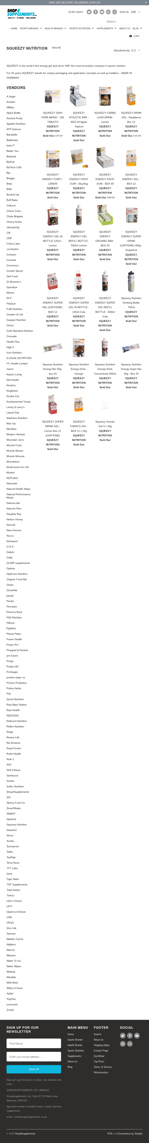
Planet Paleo (14, 633)
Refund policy (101, 1072)
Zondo (10, 1009)
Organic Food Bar (17, 579)
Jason (10, 368)
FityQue (11, 303)
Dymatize (12, 287)
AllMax (10, 107)
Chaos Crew (14, 210)
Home (14, 28)
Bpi (8, 172)
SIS (9, 797)
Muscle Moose (15, 450)
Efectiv (10, 292)
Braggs (11, 178)
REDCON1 (13, 715)
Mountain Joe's (15, 439)
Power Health (14, 639)
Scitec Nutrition (15, 786)
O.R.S (10, 546)
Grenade (12, 336)
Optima (11, 568)
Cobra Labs (13, 243)
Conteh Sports (15, 270)
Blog (136, 28)
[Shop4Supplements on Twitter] (89, 11)
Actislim (11, 101)
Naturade (12, 483)
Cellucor (11, 205)
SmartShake (14, 808)
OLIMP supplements (18, 563)
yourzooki (12, 1004)
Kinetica (11, 385)
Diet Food (12, 276)
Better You (13, 151)
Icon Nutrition (14, 352)
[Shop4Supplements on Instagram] (108, 11)
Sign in (124, 12)
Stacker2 (12, 830)
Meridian (12, 428)
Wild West (12, 982)
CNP (9, 238)
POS (109, 1133)
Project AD (13, 666)
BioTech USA (14, 167)
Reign (10, 731)
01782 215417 (76, 12)
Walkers (11, 944)
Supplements (105, 28)
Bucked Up (13, 194)
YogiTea (11, 998)
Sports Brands (29, 28)
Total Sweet (13, 889)
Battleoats (12, 140)
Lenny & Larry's (16, 407)
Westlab (11, 977)
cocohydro (13, 249)
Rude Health (14, 753)
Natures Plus (14, 508)
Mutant (11, 472)
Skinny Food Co (16, 802)
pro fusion (12, 655)
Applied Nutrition (16, 123)
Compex (11, 254)
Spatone (11, 819)
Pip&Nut (11, 628)
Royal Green (14, 748)
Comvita (11, 260)
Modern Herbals (16, 434)
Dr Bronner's (14, 281)
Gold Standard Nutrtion (20, 330)
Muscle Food (14, 445)
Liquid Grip (13, 412)
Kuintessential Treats (19, 401)
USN (9, 917)
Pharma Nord (14, 612)
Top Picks (99, 1061)
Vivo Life (11, 928)
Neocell (11, 524)
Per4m (10, 601)
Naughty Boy (14, 513)
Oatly (10, 557)
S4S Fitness (13, 770)
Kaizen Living (14, 374)
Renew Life (13, 737)
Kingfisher (12, 390)
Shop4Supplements (18, 791)
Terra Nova (13, 862)
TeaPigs (11, 857)
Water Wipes (14, 966)
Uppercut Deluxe (16, 911)
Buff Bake (12, 200)
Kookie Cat (13, 396)
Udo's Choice (14, 900)
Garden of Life (15, 314)
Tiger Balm (13, 879)
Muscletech (13, 461)
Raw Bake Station (17, 704)
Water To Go (14, 960)
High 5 (10, 347)
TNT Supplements (17, 884)
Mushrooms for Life (18, 467)
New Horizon (14, 530)
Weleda (11, 971)
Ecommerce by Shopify (130, 1133)
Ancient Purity (14, 118)
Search (97, 1034)
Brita (9, 183)
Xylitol (10, 993)
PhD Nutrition (14, 617)
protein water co (16, 677)
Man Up (11, 423)
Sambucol (12, 775)
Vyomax (11, 933)
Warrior (11, 949)
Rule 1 (10, 759)
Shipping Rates (102, 1045)
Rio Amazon (13, 742)
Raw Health (13, 710)
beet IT (11, 145)
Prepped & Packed (17, 650)
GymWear (99, 1056)
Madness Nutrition (17, 418)
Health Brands (54, 28)
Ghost (10, 325)
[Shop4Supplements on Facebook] (95, 11)
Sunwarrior (13, 846)
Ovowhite (12, 590)
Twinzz (10, 895)
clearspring (13, 227)
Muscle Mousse (16, 456)
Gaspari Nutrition (16, 319)
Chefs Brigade (15, 216)
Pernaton (12, 606)
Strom (10, 835)
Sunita (10, 840)
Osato (10, 584)
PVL (9, 693)
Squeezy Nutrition (27, 48)
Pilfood (10, 622)
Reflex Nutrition (15, 726)
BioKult (11, 161)
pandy (10, 595)
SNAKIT (11, 813)
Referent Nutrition (17, 721)
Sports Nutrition (80, 28)
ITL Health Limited (17, 363)
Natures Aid (13, 503)
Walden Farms (15, 939)
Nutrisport (12, 541)
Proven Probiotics (17, 682)
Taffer (10, 851)
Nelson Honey (15, 519)
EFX (9, 298)
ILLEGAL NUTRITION (19, 358)
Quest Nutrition (15, 699)
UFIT (9, 906)
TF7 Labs (12, 868)
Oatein (10, 552)
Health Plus (13, 341)
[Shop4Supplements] (22, 14)
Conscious (13, 265)
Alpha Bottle (13, 112)
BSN (9, 189)
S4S (9, 764)
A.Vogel (11, 96)
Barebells (12, 134)
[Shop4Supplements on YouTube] (102, 11)
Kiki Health (13, 379)
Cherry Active (14, 221)
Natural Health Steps (18, 488)
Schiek (10, 780)
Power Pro (13, 644)
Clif (8, 232)
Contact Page (101, 1050)
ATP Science (14, 129)
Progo (10, 661)
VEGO (10, 922)
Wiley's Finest (14, 988)
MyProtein (12, 477)
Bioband (11, 156)
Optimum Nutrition (17, 573)
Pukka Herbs (14, 688)
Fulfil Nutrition (14, 309)
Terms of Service (103, 1067)
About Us (124, 28)
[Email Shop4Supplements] (114, 11)
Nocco (10, 535)
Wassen (11, 955)
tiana (9, 873)
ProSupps (12, 672)
